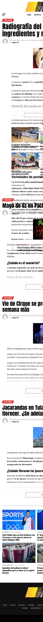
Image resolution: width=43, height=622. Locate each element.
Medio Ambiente (36, 608)
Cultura (12, 605)
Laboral (25, 608)
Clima (29, 14)
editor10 (15, 42)
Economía (31, 605)
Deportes (37, 14)
